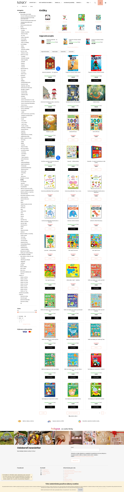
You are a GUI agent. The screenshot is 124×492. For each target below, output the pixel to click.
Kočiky (22, 141)
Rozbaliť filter (26, 324)
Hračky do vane (24, 53)
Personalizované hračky (25, 14)
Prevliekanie (23, 117)
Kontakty (66, 474)
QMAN (22, 112)
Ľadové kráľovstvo (25, 199)
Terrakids (23, 56)
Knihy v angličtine (25, 185)
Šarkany (23, 63)
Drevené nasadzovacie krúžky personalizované (27, 18)
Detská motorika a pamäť (27, 106)
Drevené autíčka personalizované (28, 20)
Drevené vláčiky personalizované (28, 16)
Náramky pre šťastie (25, 259)
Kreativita (23, 75)
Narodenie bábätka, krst (25, 272)
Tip (20, 321)
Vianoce (22, 273)
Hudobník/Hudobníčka (26, 167)
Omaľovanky (24, 91)
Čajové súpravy (24, 157)
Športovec (23, 176)
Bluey (22, 202)
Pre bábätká (23, 181)
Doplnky (23, 47)
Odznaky (23, 263)
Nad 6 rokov (23, 73)
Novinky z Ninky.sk (46, 473)
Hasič (22, 160)
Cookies (66, 476)
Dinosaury (23, 207)
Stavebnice (23, 110)
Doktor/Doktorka (25, 159)
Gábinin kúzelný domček (26, 204)
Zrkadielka (23, 258)
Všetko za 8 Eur (23, 289)
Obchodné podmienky (69, 470)
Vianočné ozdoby (24, 301)
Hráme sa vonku (24, 54)
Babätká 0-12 (24, 28)
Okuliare (23, 65)
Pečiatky (23, 96)
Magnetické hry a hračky (26, 134)
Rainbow (23, 232)
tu (76, 489)
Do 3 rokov (23, 70)
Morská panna (24, 225)
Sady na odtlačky (25, 42)
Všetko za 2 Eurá (24, 280)
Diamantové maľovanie (26, 87)
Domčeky (23, 139)
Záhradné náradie (25, 58)
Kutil (22, 174)
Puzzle (22, 119)
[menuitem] (33, 2)
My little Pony (24, 219)
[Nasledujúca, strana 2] (102, 413)
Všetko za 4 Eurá (24, 282)
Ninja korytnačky (24, 230)
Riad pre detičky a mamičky (26, 233)
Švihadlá (23, 61)
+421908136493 (45, 471)
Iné (21, 303)
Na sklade (22, 316)
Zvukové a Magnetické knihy (27, 190)
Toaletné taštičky (25, 249)
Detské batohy (24, 247)
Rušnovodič (23, 171)
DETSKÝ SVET (22, 12)
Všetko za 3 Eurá (24, 284)
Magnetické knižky (25, 136)
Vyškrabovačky (24, 94)
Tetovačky (23, 98)
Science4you (24, 105)
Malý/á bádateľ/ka (25, 164)
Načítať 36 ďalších (73, 413)
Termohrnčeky (24, 240)
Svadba (22, 265)
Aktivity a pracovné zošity (26, 188)
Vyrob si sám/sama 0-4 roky (27, 99)
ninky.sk (44, 474)
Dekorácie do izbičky (25, 251)
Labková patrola (24, 197)
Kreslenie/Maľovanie (25, 82)
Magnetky (23, 133)
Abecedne (71, 51)
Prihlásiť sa (75, 460)
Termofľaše (23, 239)
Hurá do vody (24, 51)
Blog (65, 477)
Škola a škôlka (23, 266)
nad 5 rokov (24, 124)
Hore (43, 413)
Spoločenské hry (24, 68)
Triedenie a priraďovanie (26, 115)
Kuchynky (23, 152)
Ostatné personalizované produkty (26, 23)
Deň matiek (23, 268)
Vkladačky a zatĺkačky (26, 127)
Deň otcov (22, 270)
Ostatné (23, 66)
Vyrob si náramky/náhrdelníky (28, 103)
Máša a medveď (24, 221)
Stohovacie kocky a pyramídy (28, 113)
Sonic (22, 218)
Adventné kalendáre (25, 299)
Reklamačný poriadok (69, 473)
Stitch (22, 200)
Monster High (24, 223)
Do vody (23, 35)
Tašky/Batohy (23, 245)
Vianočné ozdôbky (25, 49)
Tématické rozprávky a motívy (27, 195)
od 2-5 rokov (24, 122)
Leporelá (23, 183)
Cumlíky (23, 30)
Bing (22, 209)
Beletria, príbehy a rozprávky (27, 192)
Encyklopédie (24, 186)
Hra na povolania (24, 148)
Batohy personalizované (26, 25)
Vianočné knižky (24, 193)
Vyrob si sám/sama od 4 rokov (28, 101)
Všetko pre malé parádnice (26, 252)
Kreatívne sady (24, 84)
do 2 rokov (23, 120)
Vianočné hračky (24, 296)
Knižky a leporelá (25, 37)
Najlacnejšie (55, 51)
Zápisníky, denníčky (25, 86)
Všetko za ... (21, 275)
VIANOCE (21, 294)
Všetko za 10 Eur (24, 287)
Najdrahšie (63, 51)
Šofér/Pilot (23, 173)
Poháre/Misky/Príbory (25, 244)
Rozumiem (80, 489)
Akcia (21, 318)
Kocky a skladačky (25, 108)
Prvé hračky (23, 39)
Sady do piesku (24, 60)
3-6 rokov (23, 72)
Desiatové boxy (24, 242)
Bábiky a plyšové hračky (26, 138)
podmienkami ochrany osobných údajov (84, 456)
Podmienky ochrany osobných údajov (72, 471)
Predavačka (23, 166)
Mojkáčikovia (24, 40)
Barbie (22, 226)
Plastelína (23, 77)
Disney (22, 216)
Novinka (21, 320)
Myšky (22, 46)
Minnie (22, 214)
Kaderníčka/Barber (25, 162)
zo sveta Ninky (67, 429)
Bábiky (22, 143)
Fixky (22, 79)
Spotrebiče (23, 153)
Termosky (23, 237)
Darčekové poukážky (23, 292)
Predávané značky (68, 480)
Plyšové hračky (24, 33)
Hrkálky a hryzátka (25, 32)
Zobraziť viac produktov (72, 47)
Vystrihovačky (24, 93)
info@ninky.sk (45, 470)
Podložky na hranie (24, 178)
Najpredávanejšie (45, 51)
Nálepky (23, 80)
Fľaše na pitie (24, 235)
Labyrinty (23, 131)
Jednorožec (23, 211)
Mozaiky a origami (25, 89)
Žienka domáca (24, 169)
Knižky (22, 179)
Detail (73, 139)
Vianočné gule (23, 298)
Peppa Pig (23, 206)
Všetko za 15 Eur (23, 279)
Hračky (21, 27)
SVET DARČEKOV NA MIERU (25, 254)
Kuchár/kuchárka (25, 150)
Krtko (22, 212)
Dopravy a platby (68, 479)
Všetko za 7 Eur (23, 291)
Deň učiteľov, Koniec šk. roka (26, 256)
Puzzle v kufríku (24, 126)
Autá (22, 228)
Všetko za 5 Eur (23, 286)
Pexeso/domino (24, 129)
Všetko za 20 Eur (24, 277)
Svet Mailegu (24, 44)
